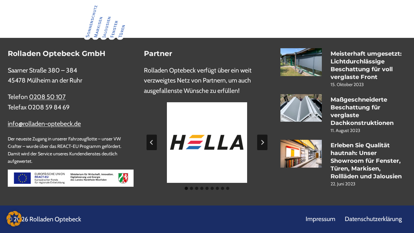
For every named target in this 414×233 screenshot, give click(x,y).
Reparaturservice (384, 21)
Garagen (193, 21)
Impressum (320, 219)
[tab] (186, 188)
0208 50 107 (47, 97)
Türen (237, 21)
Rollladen (168, 21)
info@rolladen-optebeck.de (44, 124)
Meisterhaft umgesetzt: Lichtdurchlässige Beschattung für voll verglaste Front (366, 65)
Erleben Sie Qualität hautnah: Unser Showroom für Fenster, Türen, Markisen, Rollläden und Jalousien (366, 161)
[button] (14, 219)
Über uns (333, 21)
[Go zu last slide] (152, 142)
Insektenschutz (301, 21)
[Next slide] (262, 142)
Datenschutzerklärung (373, 219)
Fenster (216, 21)
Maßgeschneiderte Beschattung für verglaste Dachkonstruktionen (362, 111)
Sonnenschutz (264, 21)
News (355, 21)
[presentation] (301, 62)
